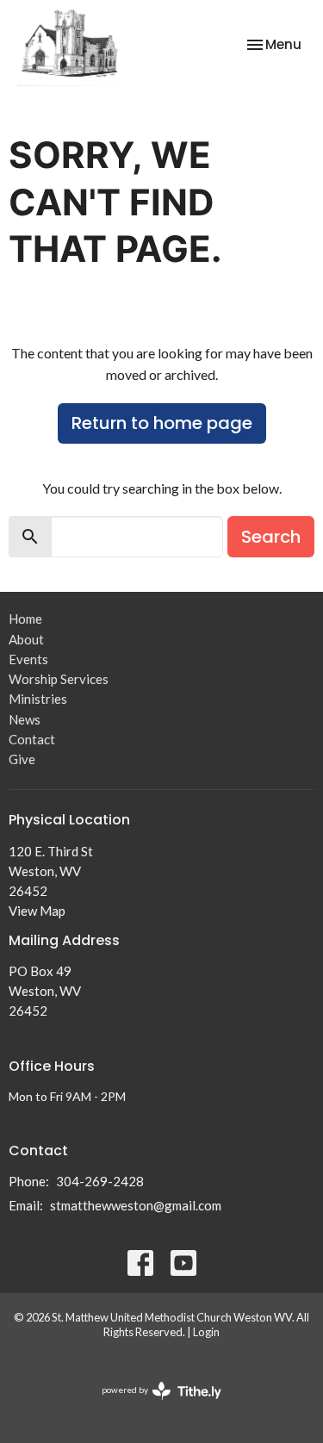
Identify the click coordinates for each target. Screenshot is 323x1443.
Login (206, 1332)
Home (25, 618)
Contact (32, 739)
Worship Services (59, 679)
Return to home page (161, 423)
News (24, 719)
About (26, 639)
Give (22, 759)
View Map (37, 910)
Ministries (38, 698)
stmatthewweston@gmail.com (135, 1205)
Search (271, 537)
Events (28, 659)
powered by (153, 1404)
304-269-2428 (100, 1181)
